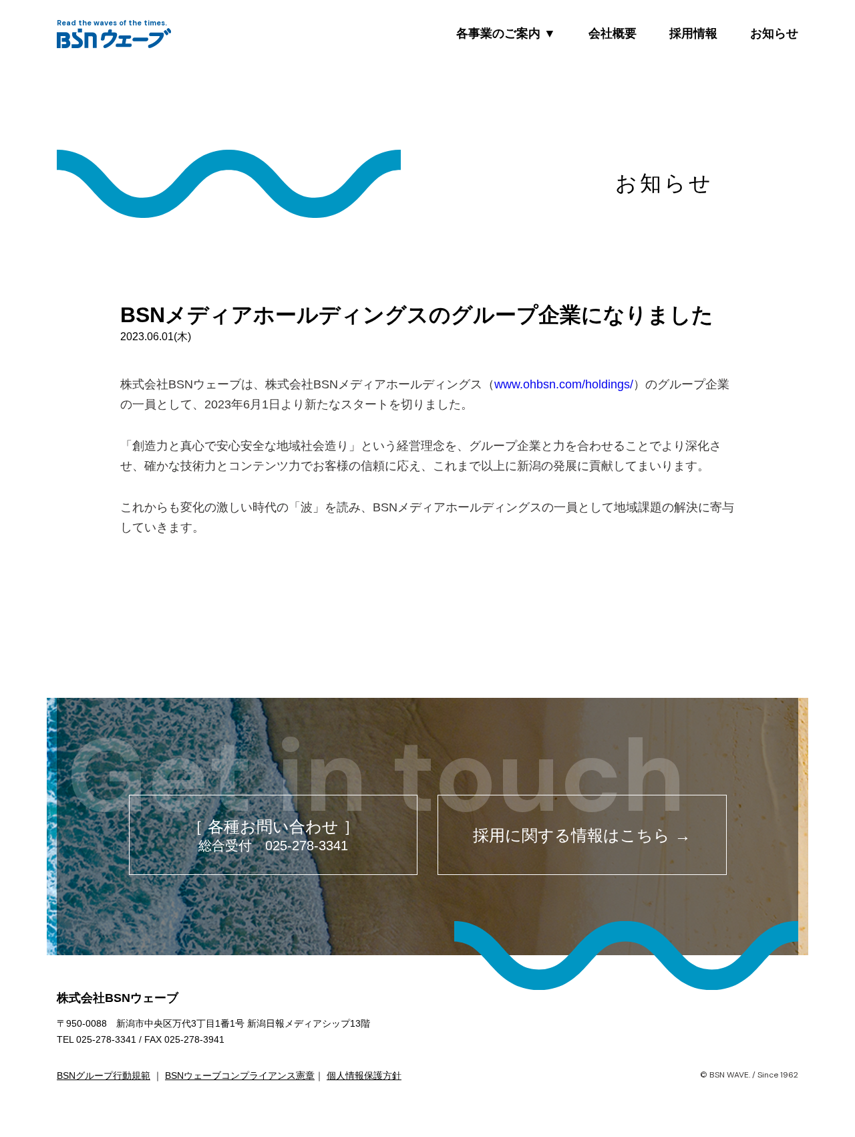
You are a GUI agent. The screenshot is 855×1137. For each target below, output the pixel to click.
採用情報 (693, 33)
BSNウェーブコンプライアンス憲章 (240, 1075)
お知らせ (774, 33)
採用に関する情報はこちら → (582, 835)
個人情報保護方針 (364, 1075)
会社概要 (612, 33)
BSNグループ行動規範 (103, 1075)
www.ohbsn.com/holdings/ (563, 384)
